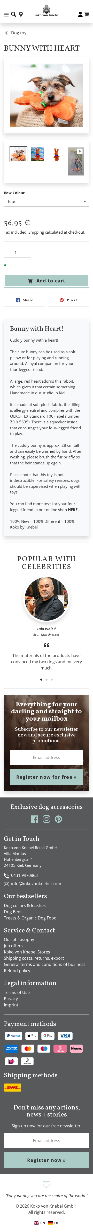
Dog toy (18, 33)
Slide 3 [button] (51, 679)
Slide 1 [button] (41, 679)
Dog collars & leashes (25, 905)
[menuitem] (53, 1223)
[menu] (46, 1223)
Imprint (11, 1005)
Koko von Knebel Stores (27, 952)
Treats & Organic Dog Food (30, 918)
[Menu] (6, 14)
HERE (73, 509)
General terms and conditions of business (45, 964)
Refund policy (17, 970)
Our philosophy (19, 939)
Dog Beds (13, 912)
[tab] (41, 679)
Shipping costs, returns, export (34, 958)
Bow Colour (14, 192)
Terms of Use (17, 992)
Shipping (36, 232)
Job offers (13, 946)
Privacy (11, 998)
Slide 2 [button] (46, 679)
